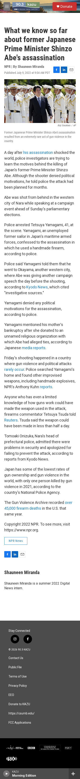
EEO (11, 695)
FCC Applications (20, 722)
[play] (6, 773)
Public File (15, 667)
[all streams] (74, 773)
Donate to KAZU (19, 704)
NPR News (16, 541)
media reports (33, 348)
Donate (66, 6)
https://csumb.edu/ (22, 713)
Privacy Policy (18, 685)
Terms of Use (18, 676)
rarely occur (14, 369)
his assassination (38, 152)
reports (46, 387)
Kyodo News (37, 287)
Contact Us (16, 658)
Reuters (11, 420)
